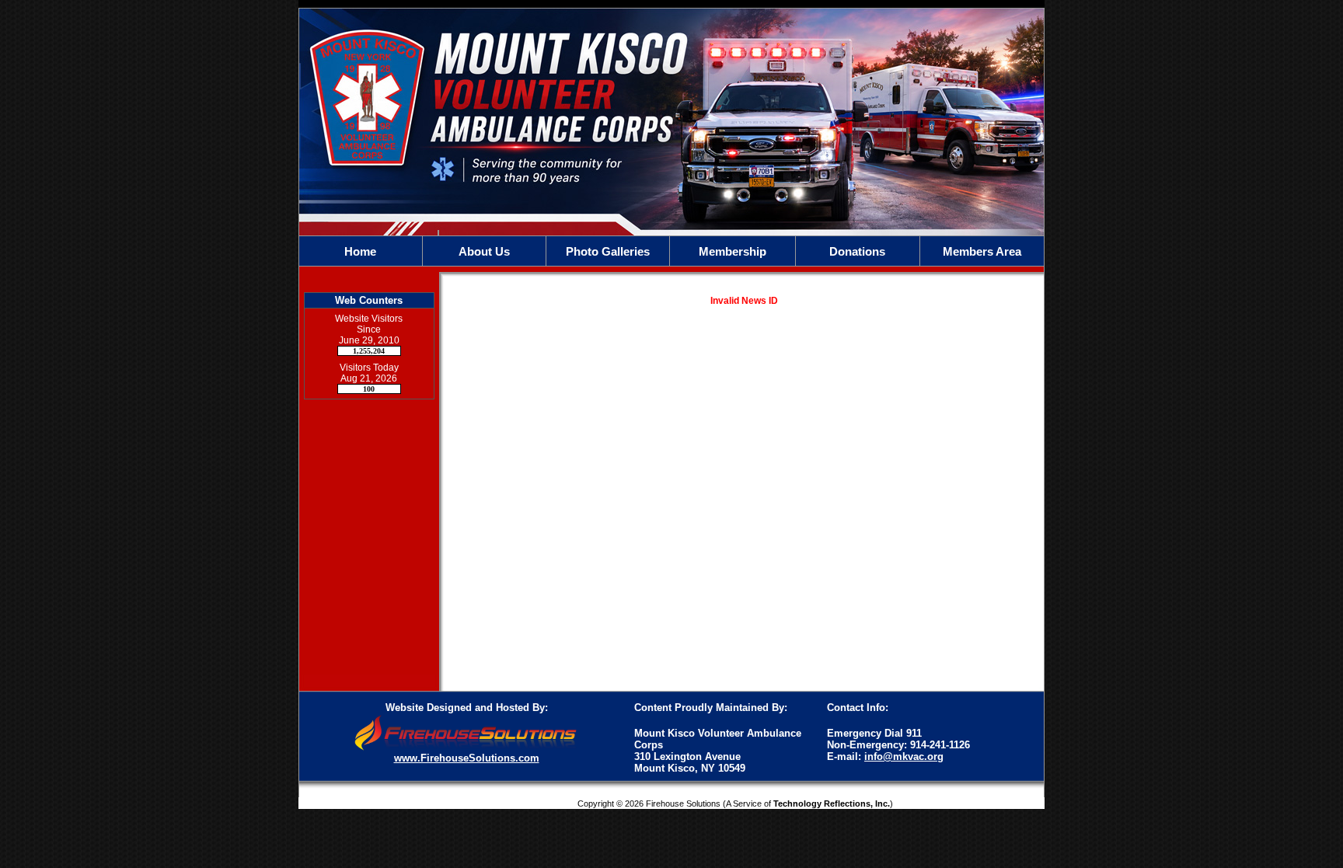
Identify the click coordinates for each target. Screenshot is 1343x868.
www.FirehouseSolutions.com (466, 758)
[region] (671, 251)
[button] (484, 251)
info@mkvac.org (904, 756)
